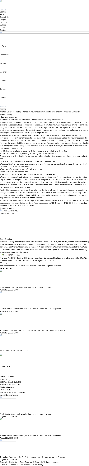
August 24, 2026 (6, 333)
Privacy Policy (37, 465)
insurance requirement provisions (33, 119)
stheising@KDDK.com (52, 203)
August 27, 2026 (6, 290)
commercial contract (9, 119)
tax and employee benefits (37, 244)
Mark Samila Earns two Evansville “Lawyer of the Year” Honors (25, 287)
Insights (3, 22)
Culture (3, 25)
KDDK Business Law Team (23, 205)
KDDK (15, 290)
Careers (3, 27)
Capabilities (4, 17)
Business (4, 117)
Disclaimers (25, 465)
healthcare (66, 244)
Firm (2, 14)
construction (53, 244)
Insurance (13, 117)
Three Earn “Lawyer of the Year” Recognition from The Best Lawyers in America (32, 330)
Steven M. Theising (7, 241)
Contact (3, 30)
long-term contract (55, 119)
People (3, 19)
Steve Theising (6, 114)
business (14, 244)
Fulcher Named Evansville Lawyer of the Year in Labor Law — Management (30, 309)
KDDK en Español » (10, 465)
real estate (23, 244)
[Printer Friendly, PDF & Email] (10, 255)
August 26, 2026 (6, 311)
